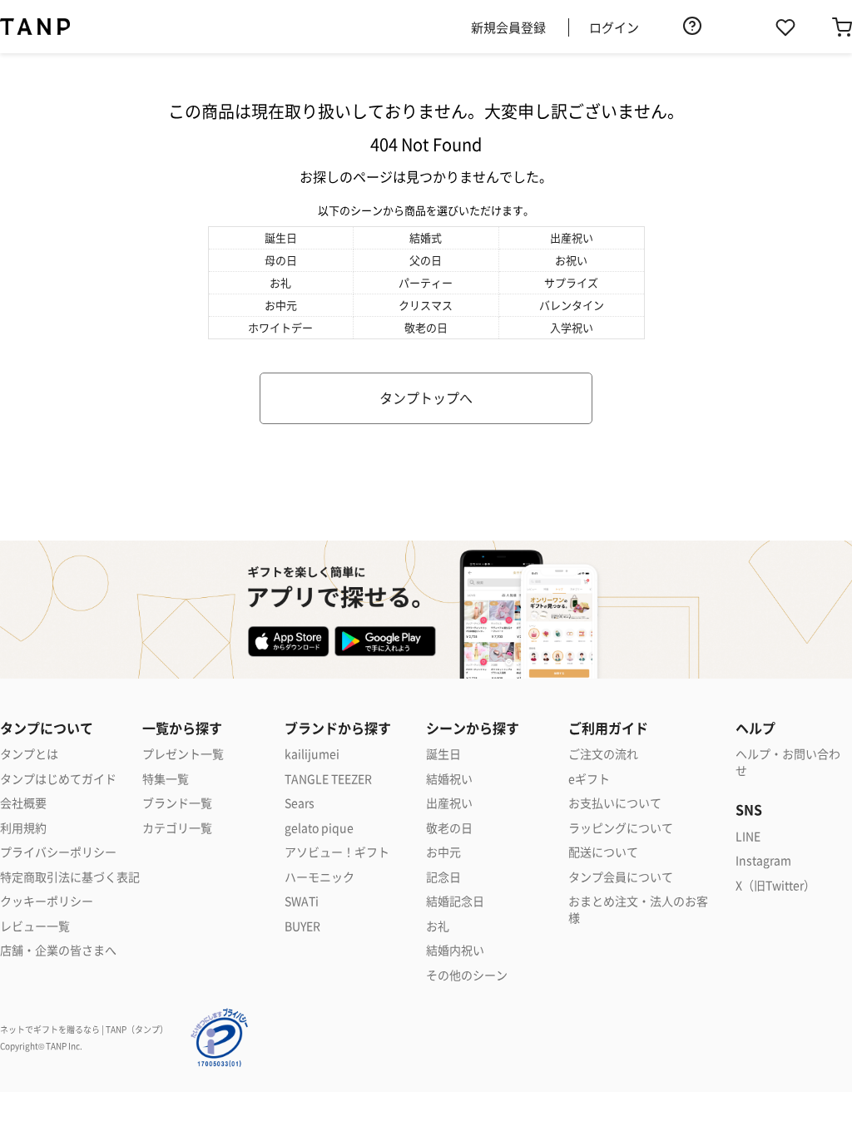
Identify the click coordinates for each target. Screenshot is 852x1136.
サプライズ (571, 282)
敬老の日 (426, 327)
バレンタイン (571, 305)
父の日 (425, 260)
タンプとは (29, 754)
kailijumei (312, 754)
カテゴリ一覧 (177, 828)
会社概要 (23, 803)
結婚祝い (449, 779)
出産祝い (571, 237)
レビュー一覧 (35, 926)
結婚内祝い (455, 950)
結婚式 (425, 237)
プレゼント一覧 (183, 754)
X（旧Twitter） (775, 885)
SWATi (302, 901)
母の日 (281, 260)
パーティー (426, 282)
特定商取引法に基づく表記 (70, 877)
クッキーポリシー (46, 901)
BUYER (302, 926)
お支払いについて (614, 803)
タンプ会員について (620, 877)
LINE (748, 836)
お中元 (281, 305)
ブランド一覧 (177, 803)
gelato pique (319, 828)
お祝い (571, 260)
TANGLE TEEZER (328, 779)
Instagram (763, 860)
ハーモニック (319, 877)
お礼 (280, 282)
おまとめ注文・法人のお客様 (638, 909)
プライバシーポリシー (58, 852)
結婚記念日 (455, 901)
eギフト (589, 779)
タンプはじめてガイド (58, 779)
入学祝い (571, 327)
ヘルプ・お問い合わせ (788, 762)
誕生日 (281, 237)
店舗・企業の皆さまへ (58, 950)
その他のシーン (467, 975)
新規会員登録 (508, 27)
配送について (603, 852)
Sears (300, 803)
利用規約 (23, 828)
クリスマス (426, 305)
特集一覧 (165, 779)
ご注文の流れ (603, 754)
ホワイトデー (280, 327)
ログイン (614, 27)
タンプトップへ (426, 397)
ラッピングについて (620, 828)
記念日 (443, 877)
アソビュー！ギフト (337, 852)
